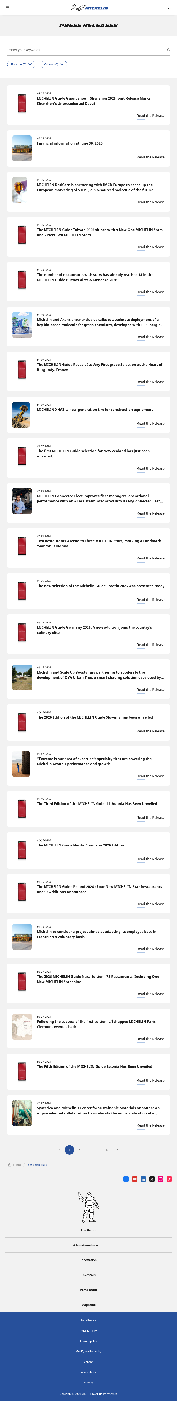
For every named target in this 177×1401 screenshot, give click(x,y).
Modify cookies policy (88, 1351)
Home (17, 1165)
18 (107, 1150)
